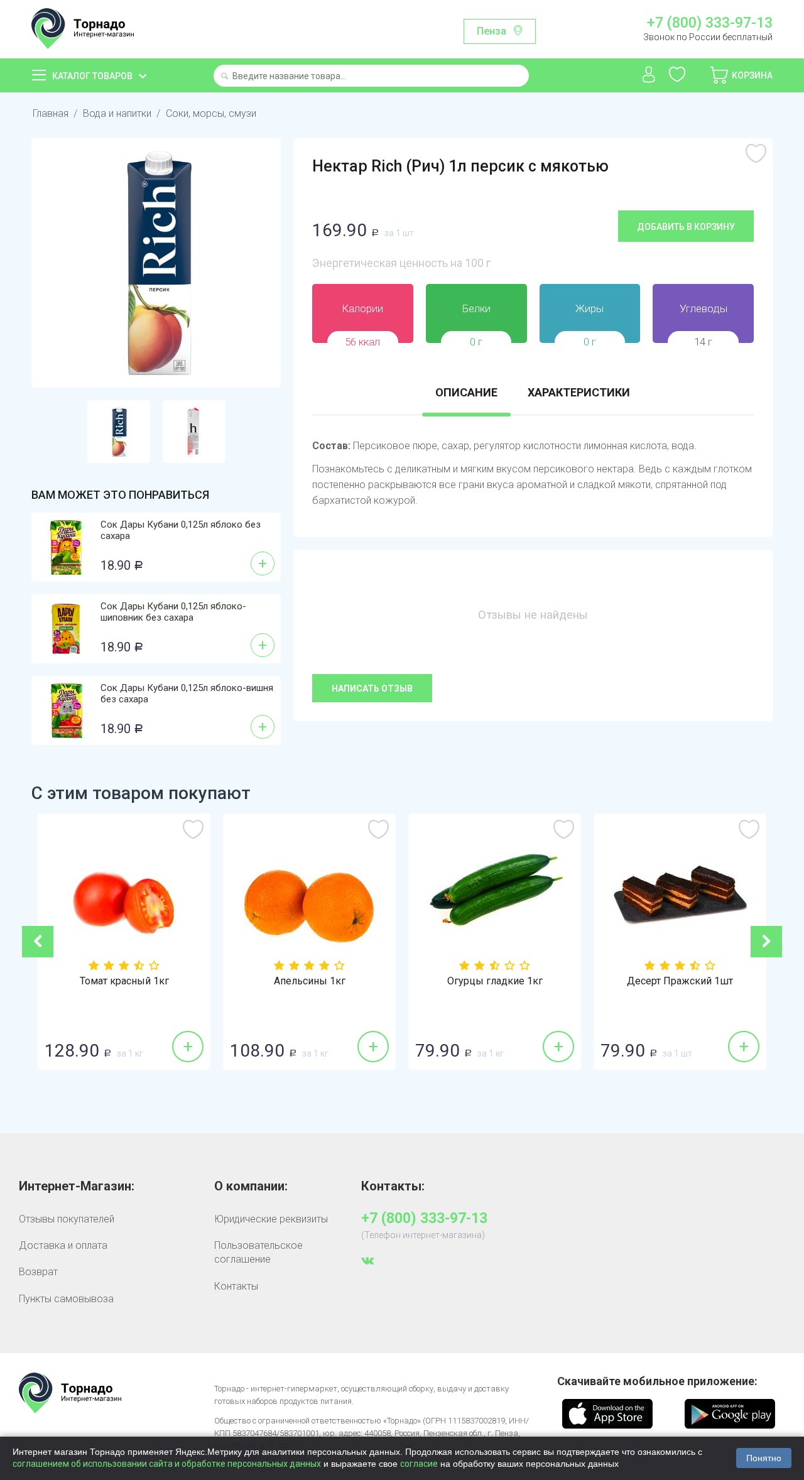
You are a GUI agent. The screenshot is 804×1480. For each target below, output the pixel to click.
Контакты (236, 1286)
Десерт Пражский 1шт (680, 981)
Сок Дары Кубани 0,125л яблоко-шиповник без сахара (173, 612)
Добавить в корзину (686, 227)
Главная (50, 113)
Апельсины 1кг (309, 981)
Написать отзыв (372, 688)
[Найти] (225, 77)
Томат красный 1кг (124, 981)
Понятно (763, 1458)
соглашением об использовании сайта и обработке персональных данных (167, 1464)
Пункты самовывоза (66, 1299)
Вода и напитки (117, 113)
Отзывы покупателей (66, 1219)
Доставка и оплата (63, 1245)
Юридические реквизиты (271, 1219)
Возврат (38, 1272)
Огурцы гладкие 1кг (495, 981)
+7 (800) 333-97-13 (709, 23)
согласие (419, 1464)
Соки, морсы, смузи (211, 113)
